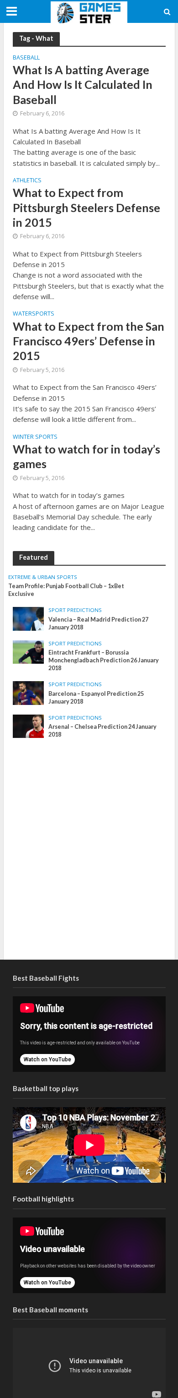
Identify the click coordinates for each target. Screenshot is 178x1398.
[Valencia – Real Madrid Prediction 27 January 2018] (28, 618)
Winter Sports (35, 437)
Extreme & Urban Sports (42, 577)
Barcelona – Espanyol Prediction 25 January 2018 (96, 697)
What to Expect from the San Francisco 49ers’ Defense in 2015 (88, 341)
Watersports (33, 314)
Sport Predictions (75, 610)
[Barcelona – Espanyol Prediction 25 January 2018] (28, 692)
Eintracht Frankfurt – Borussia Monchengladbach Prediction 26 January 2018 (103, 660)
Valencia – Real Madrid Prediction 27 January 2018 (98, 623)
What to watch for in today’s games (86, 456)
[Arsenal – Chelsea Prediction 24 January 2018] (28, 725)
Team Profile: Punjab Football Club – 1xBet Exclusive (66, 590)
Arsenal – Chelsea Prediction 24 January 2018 (102, 730)
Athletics (27, 181)
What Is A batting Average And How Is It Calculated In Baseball (82, 84)
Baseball (26, 58)
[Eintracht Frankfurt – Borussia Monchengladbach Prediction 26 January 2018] (28, 651)
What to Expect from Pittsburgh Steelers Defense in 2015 (86, 207)
